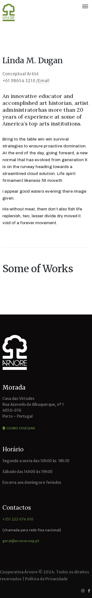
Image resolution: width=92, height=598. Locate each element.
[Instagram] (83, 590)
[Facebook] (89, 590)
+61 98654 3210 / (20, 80)
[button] (18, 428)
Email (44, 80)
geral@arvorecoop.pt (20, 541)
